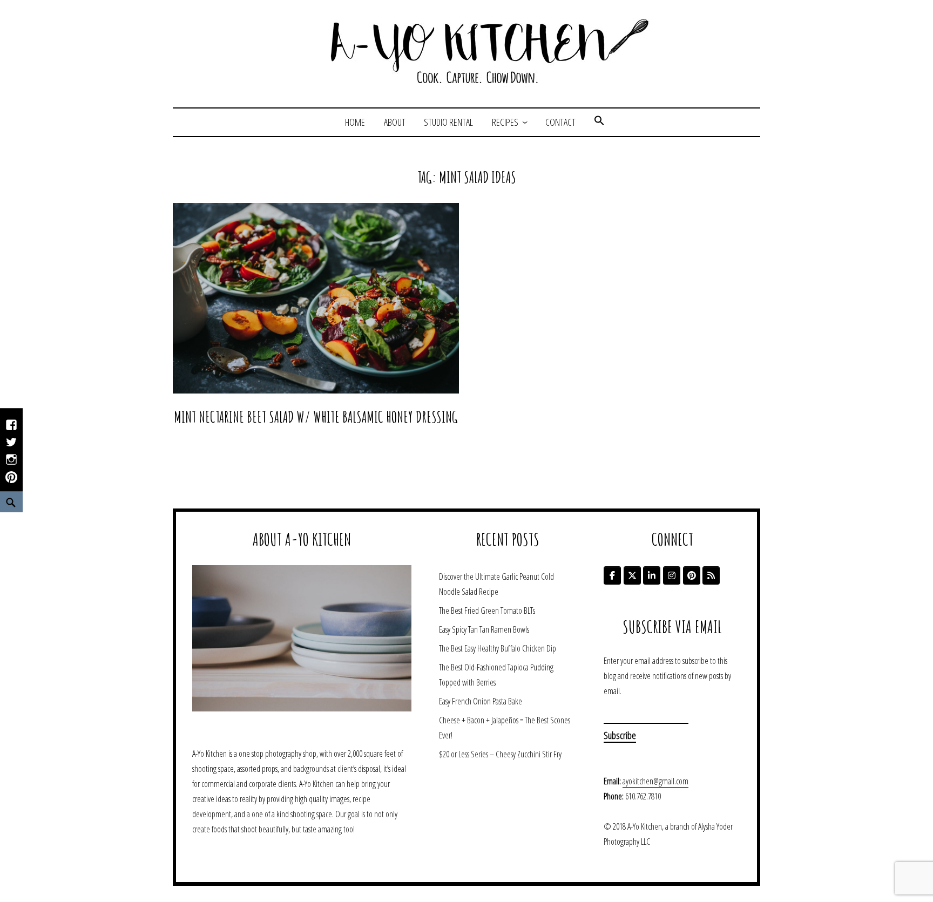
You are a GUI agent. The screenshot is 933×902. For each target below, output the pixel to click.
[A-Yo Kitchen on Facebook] (612, 575)
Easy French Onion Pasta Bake (480, 701)
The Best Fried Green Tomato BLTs (487, 610)
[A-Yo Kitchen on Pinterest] (691, 575)
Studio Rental (448, 122)
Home (355, 122)
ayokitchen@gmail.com (655, 781)
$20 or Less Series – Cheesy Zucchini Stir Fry (500, 754)
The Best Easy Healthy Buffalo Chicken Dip (497, 648)
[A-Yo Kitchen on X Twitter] (632, 575)
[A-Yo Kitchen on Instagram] (671, 575)
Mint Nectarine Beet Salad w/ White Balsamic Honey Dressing (316, 416)
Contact (560, 122)
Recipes (505, 122)
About (394, 122)
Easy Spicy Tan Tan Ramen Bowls (484, 629)
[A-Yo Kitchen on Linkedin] (651, 575)
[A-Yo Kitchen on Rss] (711, 575)
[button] (599, 122)
